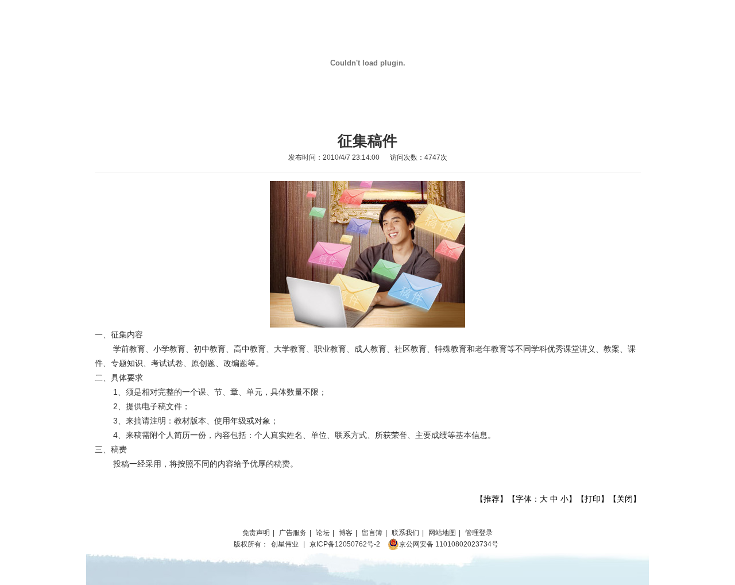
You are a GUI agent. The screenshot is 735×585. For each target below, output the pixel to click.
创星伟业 (285, 544)
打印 (593, 498)
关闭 (625, 498)
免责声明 (256, 533)
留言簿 (372, 533)
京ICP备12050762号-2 (345, 544)
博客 (346, 533)
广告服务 (293, 533)
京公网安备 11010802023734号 (448, 544)
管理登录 (479, 533)
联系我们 (405, 533)
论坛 (323, 533)
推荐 (491, 498)
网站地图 (442, 533)
